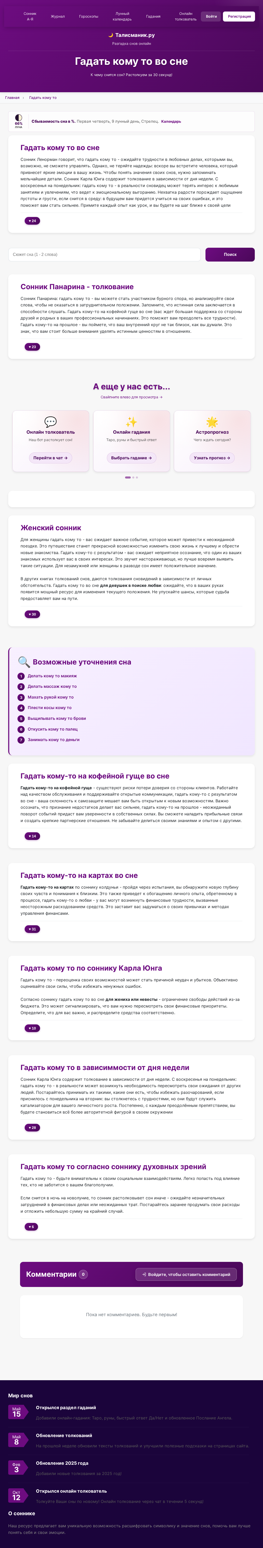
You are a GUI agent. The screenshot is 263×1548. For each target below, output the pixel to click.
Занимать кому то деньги (54, 739)
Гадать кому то (43, 97)
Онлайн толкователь (186, 16)
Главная (12, 97)
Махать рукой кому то (51, 697)
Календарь (171, 121)
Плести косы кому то (50, 707)
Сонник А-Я (30, 16)
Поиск (230, 254)
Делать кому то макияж (52, 675)
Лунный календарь (122, 16)
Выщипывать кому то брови (57, 718)
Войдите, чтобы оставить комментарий (189, 1274)
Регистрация (239, 16)
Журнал (58, 16)
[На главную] (11, 16)
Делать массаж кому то (52, 686)
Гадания (153, 16)
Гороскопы (88, 16)
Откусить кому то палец (53, 729)
